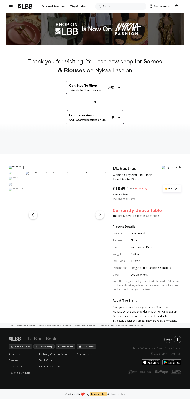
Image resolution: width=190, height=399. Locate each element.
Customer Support (50, 366)
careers (13, 360)
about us (14, 354)
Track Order (46, 360)
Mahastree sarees (85, 325)
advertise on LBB (19, 372)
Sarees (67, 325)
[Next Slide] (100, 215)
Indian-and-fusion (49, 325)
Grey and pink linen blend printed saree (121, 325)
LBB (11, 325)
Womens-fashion (26, 325)
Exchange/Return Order (53, 354)
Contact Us (15, 366)
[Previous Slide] (33, 215)
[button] (159, 6)
